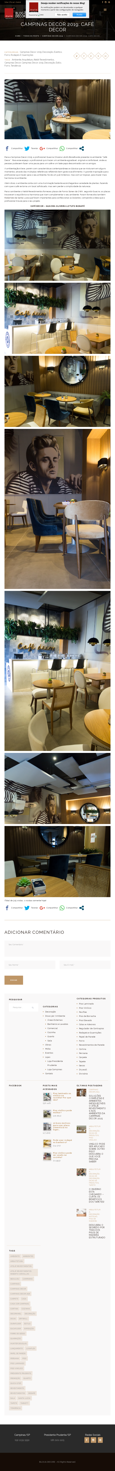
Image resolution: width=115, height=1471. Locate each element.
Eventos (58, 52)
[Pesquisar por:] (23, 1007)
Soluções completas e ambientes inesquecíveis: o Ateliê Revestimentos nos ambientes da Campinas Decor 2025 (97, 1107)
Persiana (83, 1053)
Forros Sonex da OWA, (72, 191)
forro (7, 66)
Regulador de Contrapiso (91, 1028)
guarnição (15, 1338)
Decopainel (15, 1314)
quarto (27, 1378)
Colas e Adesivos (87, 1024)
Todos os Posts (31, 36)
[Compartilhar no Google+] (49, 148)
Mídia (48, 1049)
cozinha (26, 1309)
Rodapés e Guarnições (22, 55)
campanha (28, 1279)
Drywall (83, 1069)
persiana (14, 1358)
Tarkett (24, 1403)
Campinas (15, 1284)
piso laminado (17, 1363)
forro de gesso (17, 1333)
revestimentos (17, 1393)
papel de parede (18, 1353)
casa (24, 1299)
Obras (48, 1045)
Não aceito (62, 14)
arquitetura (27, 59)
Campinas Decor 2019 (52, 36)
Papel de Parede (87, 1037)
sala (12, 1398)
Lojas (47, 1057)
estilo (58, 62)
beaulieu (14, 1279)
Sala (49, 1041)
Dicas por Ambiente (55, 1016)
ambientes (28, 1256)
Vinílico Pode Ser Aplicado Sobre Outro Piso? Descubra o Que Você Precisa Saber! (97, 1153)
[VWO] (41, 15)
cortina (14, 1309)
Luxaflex (30, 1348)
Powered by (33, 15)
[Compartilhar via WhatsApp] (68, 148)
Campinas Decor (12, 62)
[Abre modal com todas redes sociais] (81, 148)
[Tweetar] (31, 148)
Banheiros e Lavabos (57, 1024)
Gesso (82, 1065)
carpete (14, 1299)
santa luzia (24, 1398)
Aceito (79, 14)
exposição (29, 1328)
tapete (13, 1403)
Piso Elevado (85, 1020)
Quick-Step (15, 1383)
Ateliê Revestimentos (44, 59)
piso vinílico (16, 1368)
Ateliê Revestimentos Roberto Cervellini (21, 1272)
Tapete (82, 1061)
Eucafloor (15, 1328)
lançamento (16, 1348)
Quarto (50, 1036)
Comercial (52, 1028)
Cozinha (51, 1032)
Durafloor (15, 1324)
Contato (49, 1073)
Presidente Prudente (20, 1373)
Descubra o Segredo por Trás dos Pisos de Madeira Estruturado (97, 1231)
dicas (13, 1319)
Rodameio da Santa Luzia (16, 198)
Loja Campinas (54, 1069)
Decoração (47, 52)
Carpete (83, 1057)
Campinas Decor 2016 (20, 1294)
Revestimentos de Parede (92, 1045)
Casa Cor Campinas (19, 1304)
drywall (23, 1319)
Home (18, 36)
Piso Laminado (86, 1004)
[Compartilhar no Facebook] (13, 148)
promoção (15, 1378)
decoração (49, 62)
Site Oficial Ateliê (12, 2)
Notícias (93, 1217)
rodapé (31, 1393)
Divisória (83, 1074)
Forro (7, 55)
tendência (16, 66)
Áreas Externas (55, 1020)
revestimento (17, 1388)
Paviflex (83, 1012)
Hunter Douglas (18, 1343)
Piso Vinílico (85, 1008)
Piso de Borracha (87, 1016)
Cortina (82, 1049)
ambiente (16, 59)
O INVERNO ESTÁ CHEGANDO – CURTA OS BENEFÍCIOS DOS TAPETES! (96, 1195)
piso (24, 1358)
